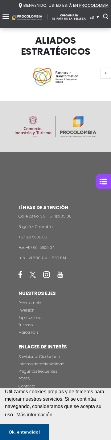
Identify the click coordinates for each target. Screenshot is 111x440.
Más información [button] (34, 414)
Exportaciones (30, 317)
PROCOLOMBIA (94, 5)
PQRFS (24, 378)
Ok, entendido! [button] (24, 432)
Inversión (26, 310)
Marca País (28, 332)
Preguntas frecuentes (37, 371)
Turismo (25, 325)
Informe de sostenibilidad (41, 364)
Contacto (26, 386)
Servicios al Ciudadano (39, 356)
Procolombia (29, 302)
